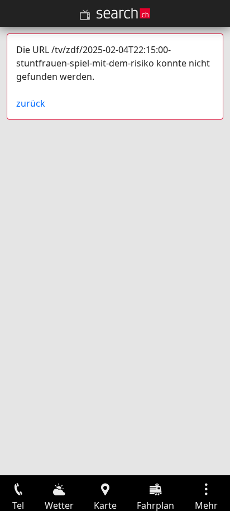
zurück (30, 103)
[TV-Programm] (85, 15)
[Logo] (123, 13)
